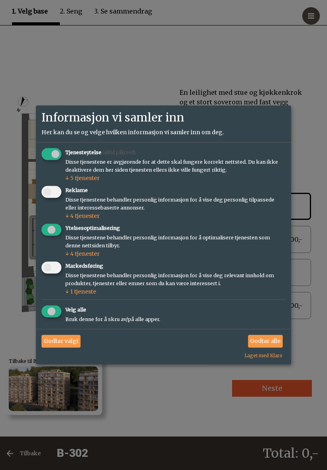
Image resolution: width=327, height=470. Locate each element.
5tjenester (82, 178)
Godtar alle (265, 341)
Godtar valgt (61, 341)
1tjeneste (80, 291)
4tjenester (82, 215)
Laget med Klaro (263, 355)
